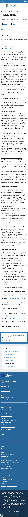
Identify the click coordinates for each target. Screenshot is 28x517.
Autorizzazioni (4, 411)
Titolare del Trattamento (6, 29)
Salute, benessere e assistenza (8, 427)
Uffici (2, 393)
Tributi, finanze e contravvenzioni (8, 420)
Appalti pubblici (4, 425)
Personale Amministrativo (7, 397)
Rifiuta (15, 511)
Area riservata (4, 481)
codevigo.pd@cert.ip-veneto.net (15, 318)
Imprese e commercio (6, 429)
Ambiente (3, 418)
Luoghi (2, 446)
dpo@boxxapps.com (11, 46)
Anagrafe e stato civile (6, 409)
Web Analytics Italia (5, 484)
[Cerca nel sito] (24, 6)
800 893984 (8, 48)
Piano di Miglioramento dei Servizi (9, 486)
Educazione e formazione (6, 416)
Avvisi (2, 439)
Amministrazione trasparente (7, 473)
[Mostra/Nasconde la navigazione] (3, 6)
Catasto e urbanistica (6, 407)
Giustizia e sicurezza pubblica (7, 414)
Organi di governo (5, 389)
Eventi (2, 448)
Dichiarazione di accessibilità (7, 479)
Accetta (15, 514)
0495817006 (8, 317)
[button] (5, 1)
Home (2, 11)
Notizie (2, 436)
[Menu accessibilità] (2, 515)
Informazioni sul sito (9, 11)
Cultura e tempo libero (6, 422)
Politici (2, 395)
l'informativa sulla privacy (8, 507)
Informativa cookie (5, 222)
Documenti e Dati (5, 400)
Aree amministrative (5, 391)
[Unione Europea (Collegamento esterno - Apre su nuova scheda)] (14, 376)
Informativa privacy (5, 475)
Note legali (3, 477)
